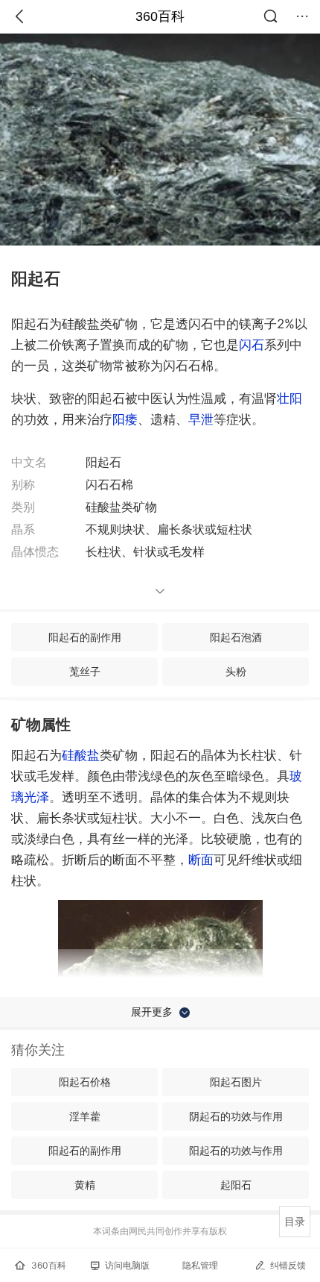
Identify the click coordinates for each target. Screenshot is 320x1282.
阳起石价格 (85, 1081)
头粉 (235, 671)
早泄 (201, 419)
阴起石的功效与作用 (236, 1116)
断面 (201, 859)
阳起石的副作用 (84, 637)
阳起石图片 (236, 1081)
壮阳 (289, 398)
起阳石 (236, 1184)
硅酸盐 (81, 755)
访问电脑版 (127, 1265)
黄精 (84, 1184)
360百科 (160, 16)
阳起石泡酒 (236, 637)
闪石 (251, 344)
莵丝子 (84, 671)
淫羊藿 (84, 1116)
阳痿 (125, 419)
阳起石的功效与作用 (236, 1150)
